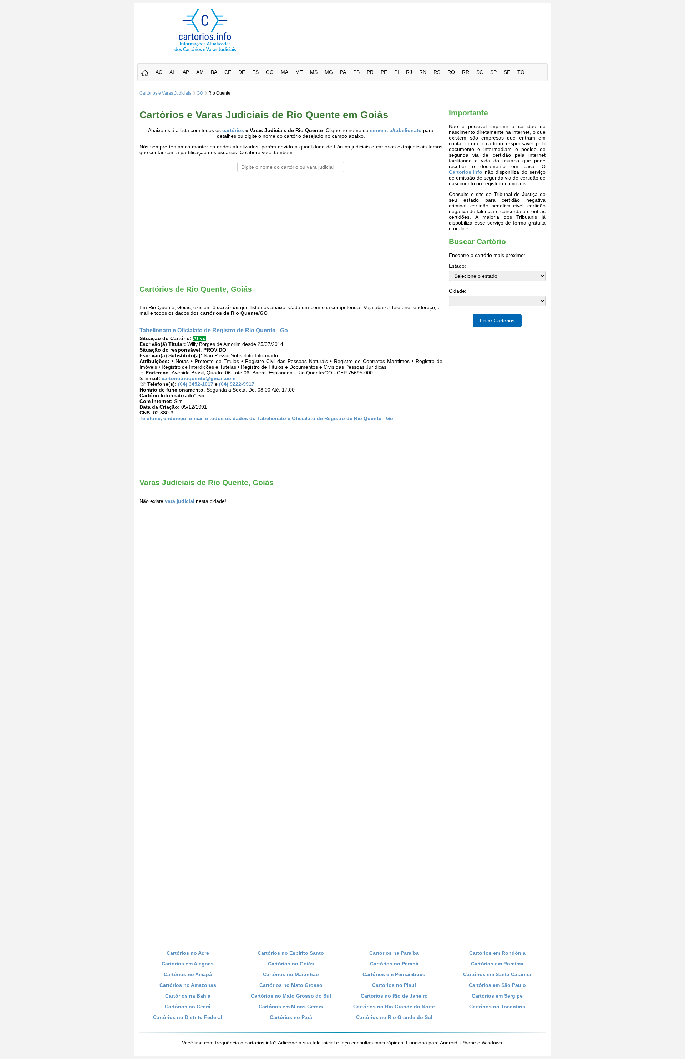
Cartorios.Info (465, 172)
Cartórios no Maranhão (291, 974)
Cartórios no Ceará (187, 1006)
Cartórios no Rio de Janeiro (394, 996)
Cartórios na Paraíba (394, 953)
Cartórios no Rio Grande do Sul (394, 1017)
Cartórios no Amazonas (187, 985)
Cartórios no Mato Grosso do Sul (291, 996)
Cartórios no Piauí (394, 985)
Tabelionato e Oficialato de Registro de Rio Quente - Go (213, 330)
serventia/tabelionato (396, 130)
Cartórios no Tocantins (497, 1006)
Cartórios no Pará (291, 1017)
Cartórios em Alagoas (188, 964)
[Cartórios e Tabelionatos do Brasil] (145, 73)
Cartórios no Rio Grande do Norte (394, 1006)
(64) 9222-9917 (236, 384)
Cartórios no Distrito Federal (187, 1017)
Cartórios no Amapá (188, 974)
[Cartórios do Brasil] (205, 51)
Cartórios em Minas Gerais (291, 1006)
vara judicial (179, 501)
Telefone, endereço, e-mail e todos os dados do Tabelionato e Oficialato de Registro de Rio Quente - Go (266, 418)
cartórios (233, 130)
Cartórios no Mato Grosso (291, 985)
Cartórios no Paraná (394, 964)
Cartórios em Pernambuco (394, 974)
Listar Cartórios (497, 320)
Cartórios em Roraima (497, 964)
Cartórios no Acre (188, 953)
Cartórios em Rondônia (497, 953)
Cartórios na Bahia (187, 996)
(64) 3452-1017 (195, 384)
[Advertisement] (411, 25)
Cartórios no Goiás (291, 964)
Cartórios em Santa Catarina (497, 974)
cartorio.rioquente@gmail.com (198, 378)
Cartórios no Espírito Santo (291, 953)
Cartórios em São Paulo (497, 985)
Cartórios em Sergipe (497, 996)
